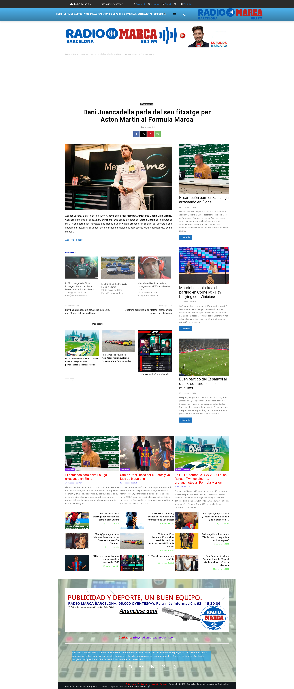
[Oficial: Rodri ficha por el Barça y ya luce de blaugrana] (147, 453)
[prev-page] (67, 380)
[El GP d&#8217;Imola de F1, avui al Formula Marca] (117, 268)
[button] (185, 15)
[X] (175, 4)
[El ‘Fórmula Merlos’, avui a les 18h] (155, 351)
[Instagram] (148, 4)
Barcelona (70, 470)
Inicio (67, 54)
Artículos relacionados (78, 324)
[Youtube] (181, 4)
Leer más (185, 237)
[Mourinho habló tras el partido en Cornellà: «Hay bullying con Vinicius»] (204, 265)
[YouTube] (174, 667)
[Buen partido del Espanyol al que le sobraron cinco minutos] (204, 357)
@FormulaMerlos (80, 54)
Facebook (140, 4)
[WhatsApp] (158, 134)
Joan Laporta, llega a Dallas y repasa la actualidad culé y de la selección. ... (215, 516)
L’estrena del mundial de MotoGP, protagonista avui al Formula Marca (148, 312)
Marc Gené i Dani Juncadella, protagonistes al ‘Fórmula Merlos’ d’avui (154, 286)
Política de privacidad (148, 684)
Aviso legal (131, 684)
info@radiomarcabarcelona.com (154, 637)
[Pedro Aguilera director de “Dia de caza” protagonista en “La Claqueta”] (186, 541)
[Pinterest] (150, 134)
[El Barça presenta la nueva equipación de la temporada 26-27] (77, 563)
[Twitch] (163, 4)
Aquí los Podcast (74, 239)
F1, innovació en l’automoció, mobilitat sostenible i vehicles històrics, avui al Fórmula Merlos (116, 358)
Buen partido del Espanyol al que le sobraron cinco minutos (203, 383)
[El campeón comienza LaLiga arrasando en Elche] (204, 169)
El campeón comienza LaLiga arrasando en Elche (204, 199)
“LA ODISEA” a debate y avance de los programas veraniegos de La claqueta (160, 516)
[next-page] (72, 380)
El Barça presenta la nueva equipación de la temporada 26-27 (106, 559)
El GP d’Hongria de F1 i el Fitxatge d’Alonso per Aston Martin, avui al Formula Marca (79, 286)
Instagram (155, 4)
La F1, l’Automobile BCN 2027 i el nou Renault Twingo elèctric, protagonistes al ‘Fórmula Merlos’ (81, 362)
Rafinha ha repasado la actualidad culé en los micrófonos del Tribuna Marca (88, 312)
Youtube (187, 4)
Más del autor (98, 324)
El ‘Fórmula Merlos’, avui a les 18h (153, 374)
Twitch (168, 4)
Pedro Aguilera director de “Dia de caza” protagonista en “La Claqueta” (215, 537)
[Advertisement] (147, 79)
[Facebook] (134, 4)
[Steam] (141, 667)
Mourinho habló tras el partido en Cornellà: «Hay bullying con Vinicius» (200, 292)
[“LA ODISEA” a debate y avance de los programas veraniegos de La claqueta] (132, 520)
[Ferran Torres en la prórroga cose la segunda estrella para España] (77, 520)
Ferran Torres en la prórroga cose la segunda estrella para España (106, 516)
